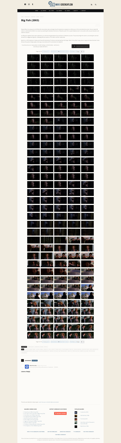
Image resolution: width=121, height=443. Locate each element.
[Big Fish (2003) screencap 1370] (87, 227)
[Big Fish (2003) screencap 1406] (33, 291)
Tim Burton (24, 352)
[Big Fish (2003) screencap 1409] (74, 291)
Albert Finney (32, 349)
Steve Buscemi (92, 351)
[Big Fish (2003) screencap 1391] (33, 267)
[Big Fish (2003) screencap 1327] (47, 164)
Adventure (37, 346)
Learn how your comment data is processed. (49, 402)
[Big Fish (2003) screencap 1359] (74, 211)
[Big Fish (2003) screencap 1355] (87, 203)
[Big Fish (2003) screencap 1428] (60, 322)
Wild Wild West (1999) (84, 415)
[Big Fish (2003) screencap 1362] (47, 219)
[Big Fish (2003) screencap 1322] (47, 156)
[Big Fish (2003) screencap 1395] (87, 267)
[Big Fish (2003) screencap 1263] (60, 61)
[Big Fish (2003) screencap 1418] (60, 307)
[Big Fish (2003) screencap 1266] (33, 69)
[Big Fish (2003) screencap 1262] (47, 61)
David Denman (65, 349)
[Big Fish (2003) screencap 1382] (47, 251)
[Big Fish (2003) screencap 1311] (33, 140)
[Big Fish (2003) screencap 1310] (87, 132)
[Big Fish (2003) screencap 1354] (74, 203)
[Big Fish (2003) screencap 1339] (74, 180)
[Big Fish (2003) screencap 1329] (74, 164)
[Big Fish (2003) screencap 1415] (87, 299)
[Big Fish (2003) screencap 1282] (47, 93)
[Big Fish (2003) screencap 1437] (47, 338)
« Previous (45, 51)
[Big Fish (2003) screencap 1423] (60, 314)
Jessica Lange (35, 351)
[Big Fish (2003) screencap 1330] (87, 164)
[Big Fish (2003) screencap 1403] (60, 283)
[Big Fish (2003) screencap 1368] (60, 227)
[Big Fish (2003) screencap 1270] (87, 69)
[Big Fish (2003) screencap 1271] (33, 77)
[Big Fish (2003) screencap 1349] (74, 196)
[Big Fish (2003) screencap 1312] (47, 140)
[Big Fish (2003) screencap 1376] (33, 243)
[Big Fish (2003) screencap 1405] (87, 283)
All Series (67, 10)
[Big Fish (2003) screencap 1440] (87, 338)
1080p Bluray (31, 346)
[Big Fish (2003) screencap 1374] (74, 235)
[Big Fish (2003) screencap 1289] (74, 100)
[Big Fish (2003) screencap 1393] (60, 267)
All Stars (51, 10)
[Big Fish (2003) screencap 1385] (87, 251)
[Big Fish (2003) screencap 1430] (87, 322)
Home (36, 10)
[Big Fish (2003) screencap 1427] (47, 322)
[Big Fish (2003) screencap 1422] (47, 314)
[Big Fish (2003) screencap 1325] (87, 156)
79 (70, 51)
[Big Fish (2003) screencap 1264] (74, 61)
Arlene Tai (46, 349)
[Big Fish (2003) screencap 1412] (47, 299)
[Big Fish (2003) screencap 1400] (87, 275)
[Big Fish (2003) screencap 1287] (47, 100)
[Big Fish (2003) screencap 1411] (33, 299)
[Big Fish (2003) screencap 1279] (74, 85)
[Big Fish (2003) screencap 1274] (74, 77)
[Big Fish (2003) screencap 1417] (47, 307)
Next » (74, 51)
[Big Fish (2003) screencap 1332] (47, 172)
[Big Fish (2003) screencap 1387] (47, 259)
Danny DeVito (59, 349)
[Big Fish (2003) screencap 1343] (60, 188)
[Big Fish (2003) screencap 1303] (60, 124)
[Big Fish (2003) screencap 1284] (74, 93)
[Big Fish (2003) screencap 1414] (74, 299)
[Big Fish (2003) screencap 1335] (87, 172)
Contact (83, 10)
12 (67, 51)
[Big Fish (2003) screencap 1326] (33, 164)
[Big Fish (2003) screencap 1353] (60, 203)
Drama (41, 346)
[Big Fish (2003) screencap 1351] (33, 203)
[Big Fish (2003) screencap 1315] (87, 140)
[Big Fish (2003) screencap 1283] (60, 93)
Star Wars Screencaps (60, 434)
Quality (76, 10)
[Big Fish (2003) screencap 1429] (74, 322)
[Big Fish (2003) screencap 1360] (87, 211)
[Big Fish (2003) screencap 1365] (87, 219)
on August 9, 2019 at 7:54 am (42, 365)
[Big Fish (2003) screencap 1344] (74, 188)
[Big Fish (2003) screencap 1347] (47, 196)
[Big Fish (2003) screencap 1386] (33, 259)
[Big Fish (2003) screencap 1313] (60, 140)
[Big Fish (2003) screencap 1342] (47, 188)
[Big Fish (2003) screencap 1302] (47, 124)
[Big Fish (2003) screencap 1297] (47, 116)
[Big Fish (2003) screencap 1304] (74, 124)
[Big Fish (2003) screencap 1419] (74, 307)
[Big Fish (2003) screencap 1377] (47, 243)
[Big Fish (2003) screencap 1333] (60, 172)
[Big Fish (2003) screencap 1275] (87, 77)
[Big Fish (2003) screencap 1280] (87, 85)
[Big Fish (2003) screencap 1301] (33, 124)
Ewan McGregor (77, 349)
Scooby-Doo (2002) (84, 412)
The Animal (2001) (84, 418)
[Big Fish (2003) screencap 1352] (47, 203)
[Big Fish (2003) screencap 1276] (33, 85)
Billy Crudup (52, 349)
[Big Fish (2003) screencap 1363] (60, 219)
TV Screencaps (76, 431)
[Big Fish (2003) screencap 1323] (60, 156)
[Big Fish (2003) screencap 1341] (33, 188)
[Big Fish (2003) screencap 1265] (87, 61)
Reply (48, 365)
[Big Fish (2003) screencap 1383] (60, 251)
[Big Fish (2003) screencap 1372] (47, 235)
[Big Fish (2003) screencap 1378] (60, 243)
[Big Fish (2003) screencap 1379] (74, 243)
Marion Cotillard (54, 351)
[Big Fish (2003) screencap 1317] (47, 148)
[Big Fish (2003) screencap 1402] (47, 283)
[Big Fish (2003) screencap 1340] (87, 180)
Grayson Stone (85, 349)
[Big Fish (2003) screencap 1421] (33, 314)
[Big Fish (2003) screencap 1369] (74, 227)
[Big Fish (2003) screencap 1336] (33, 180)
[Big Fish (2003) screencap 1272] (47, 77)
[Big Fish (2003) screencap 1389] (74, 259)
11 (65, 51)
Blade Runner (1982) (84, 426)
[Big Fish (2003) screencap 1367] (47, 227)
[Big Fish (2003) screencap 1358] (60, 211)
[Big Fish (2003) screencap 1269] (74, 69)
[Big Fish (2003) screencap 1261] (33, 61)
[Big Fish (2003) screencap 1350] (87, 196)
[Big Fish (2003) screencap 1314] (74, 140)
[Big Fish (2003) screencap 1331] (33, 172)
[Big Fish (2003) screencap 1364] (74, 219)
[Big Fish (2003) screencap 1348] (60, 196)
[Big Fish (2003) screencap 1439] (74, 338)
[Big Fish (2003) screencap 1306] (33, 132)
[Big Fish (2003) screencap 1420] (87, 307)
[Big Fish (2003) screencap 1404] (74, 283)
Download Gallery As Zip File (82, 46)
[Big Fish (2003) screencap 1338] (60, 180)
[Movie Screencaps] (60, 4)
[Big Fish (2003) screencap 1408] (60, 291)
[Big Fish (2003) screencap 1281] (33, 93)
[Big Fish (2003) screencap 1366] (33, 227)
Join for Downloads (52, 431)
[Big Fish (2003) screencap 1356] (33, 211)
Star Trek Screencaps (88, 431)
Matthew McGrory (63, 351)
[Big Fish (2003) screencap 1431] (33, 330)
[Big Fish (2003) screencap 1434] (74, 330)
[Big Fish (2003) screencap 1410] (87, 291)
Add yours (34, 360)
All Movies (43, 10)
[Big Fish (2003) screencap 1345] (87, 188)
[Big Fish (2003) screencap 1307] (47, 132)
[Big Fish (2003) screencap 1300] (87, 116)
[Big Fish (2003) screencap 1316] (33, 148)
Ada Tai (27, 349)
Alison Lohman (39, 349)
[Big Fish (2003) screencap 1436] (33, 338)
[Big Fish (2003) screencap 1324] (74, 156)
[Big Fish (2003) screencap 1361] (33, 219)
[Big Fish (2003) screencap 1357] (47, 211)
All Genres (59, 10)
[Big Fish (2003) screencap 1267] (47, 69)
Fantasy (46, 346)
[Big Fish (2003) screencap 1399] (74, 275)
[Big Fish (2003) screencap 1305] (87, 124)
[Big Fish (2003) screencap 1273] (60, 77)
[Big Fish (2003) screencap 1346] (33, 196)
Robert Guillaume (84, 351)
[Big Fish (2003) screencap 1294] (74, 108)
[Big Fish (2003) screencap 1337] (47, 180)
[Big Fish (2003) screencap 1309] (74, 132)
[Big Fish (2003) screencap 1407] (47, 291)
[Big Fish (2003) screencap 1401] (33, 283)
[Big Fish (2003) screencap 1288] (60, 100)
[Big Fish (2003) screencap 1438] (60, 338)
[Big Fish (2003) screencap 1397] (47, 275)
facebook (26, 4)
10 (62, 51)
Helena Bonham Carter (26, 351)
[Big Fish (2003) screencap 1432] (47, 330)
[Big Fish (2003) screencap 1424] (74, 314)
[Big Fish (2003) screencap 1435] (87, 330)
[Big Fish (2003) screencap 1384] (74, 251)
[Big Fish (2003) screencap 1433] (60, 330)
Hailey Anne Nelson (94, 349)
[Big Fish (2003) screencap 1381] (33, 251)
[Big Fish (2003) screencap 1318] (60, 148)
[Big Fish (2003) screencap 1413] (60, 299)
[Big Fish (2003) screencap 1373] (60, 235)
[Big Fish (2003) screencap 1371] (33, 235)
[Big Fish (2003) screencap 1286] (33, 100)
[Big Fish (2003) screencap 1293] (60, 108)
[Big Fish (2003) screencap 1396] (33, 275)
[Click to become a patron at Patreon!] (60, 415)
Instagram (30, 4)
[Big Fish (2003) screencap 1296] (33, 116)
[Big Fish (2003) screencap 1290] (87, 100)
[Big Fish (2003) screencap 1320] (87, 148)
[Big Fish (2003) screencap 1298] (60, 116)
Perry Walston (76, 351)
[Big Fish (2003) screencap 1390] (87, 259)
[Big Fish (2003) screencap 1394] (74, 267)
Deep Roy (71, 349)
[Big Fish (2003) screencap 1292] (47, 108)
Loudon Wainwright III (44, 351)
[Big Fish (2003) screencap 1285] (87, 93)
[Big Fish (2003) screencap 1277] (47, 85)
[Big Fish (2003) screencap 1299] (74, 116)
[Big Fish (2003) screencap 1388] (60, 259)
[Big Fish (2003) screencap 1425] (87, 314)
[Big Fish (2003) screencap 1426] (33, 322)
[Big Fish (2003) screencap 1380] (87, 243)
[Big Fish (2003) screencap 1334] (74, 172)
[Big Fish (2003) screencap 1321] (33, 156)
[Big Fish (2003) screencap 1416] (33, 307)
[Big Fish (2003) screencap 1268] (60, 69)
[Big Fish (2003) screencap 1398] (60, 275)
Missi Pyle (70, 351)
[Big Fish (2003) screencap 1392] (47, 267)
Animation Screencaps (65, 431)
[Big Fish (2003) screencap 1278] (60, 85)
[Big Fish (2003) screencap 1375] (87, 235)
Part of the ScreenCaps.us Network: (36, 431)
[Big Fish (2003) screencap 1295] (87, 108)
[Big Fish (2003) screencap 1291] (33, 108)
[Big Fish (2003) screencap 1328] (60, 164)
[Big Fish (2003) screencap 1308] (60, 132)
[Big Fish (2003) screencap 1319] (74, 148)
